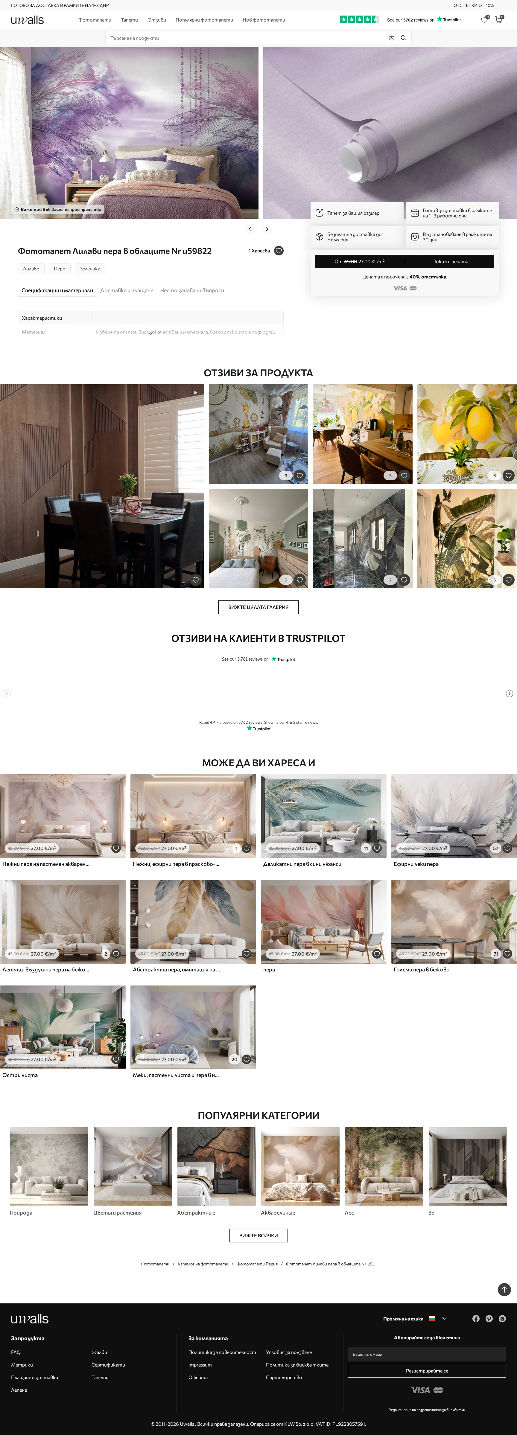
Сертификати (108, 1364)
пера (269, 969)
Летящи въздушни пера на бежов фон (46, 969)
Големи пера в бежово (422, 969)
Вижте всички (258, 1235)
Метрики (22, 1364)
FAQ (16, 1352)
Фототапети (155, 1263)
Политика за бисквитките (297, 1364)
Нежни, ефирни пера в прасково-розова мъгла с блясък (176, 863)
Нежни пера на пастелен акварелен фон (46, 863)
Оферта (198, 1377)
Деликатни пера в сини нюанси (302, 863)
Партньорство (284, 1377)
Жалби (99, 1352)
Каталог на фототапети (203, 1263)
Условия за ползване (289, 1352)
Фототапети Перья (257, 1263)
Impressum (200, 1364)
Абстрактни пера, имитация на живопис (176, 969)
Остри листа (20, 1075)
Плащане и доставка (34, 1377)
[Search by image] (391, 38)
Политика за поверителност (222, 1352)
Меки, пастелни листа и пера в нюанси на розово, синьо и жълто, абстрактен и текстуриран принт (176, 1075)
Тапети (100, 1377)
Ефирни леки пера (416, 863)
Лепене (19, 1390)
